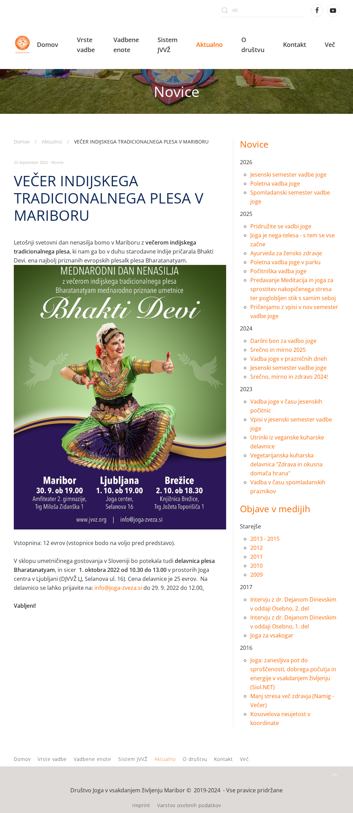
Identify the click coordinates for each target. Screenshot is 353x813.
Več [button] (330, 44)
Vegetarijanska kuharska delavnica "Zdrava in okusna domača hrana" (286, 464)
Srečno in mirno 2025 (278, 350)
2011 (256, 557)
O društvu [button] (252, 45)
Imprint (141, 805)
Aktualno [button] (209, 44)
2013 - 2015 (265, 539)
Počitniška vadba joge (278, 271)
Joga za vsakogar (272, 635)
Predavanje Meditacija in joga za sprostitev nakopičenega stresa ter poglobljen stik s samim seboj (293, 289)
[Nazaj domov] (23, 45)
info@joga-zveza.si (118, 588)
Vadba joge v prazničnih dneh (288, 359)
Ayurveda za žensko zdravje (286, 253)
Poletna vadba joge (275, 183)
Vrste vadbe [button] (86, 45)
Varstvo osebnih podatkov (189, 805)
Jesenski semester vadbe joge (288, 174)
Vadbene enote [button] (126, 45)
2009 (256, 574)
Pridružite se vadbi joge (280, 226)
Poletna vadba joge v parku (285, 262)
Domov (47, 44)
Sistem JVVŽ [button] (168, 45)
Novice (57, 162)
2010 (256, 565)
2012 (256, 548)
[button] (334, 775)
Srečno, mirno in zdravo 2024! (289, 376)
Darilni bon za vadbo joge (283, 341)
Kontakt (294, 44)
